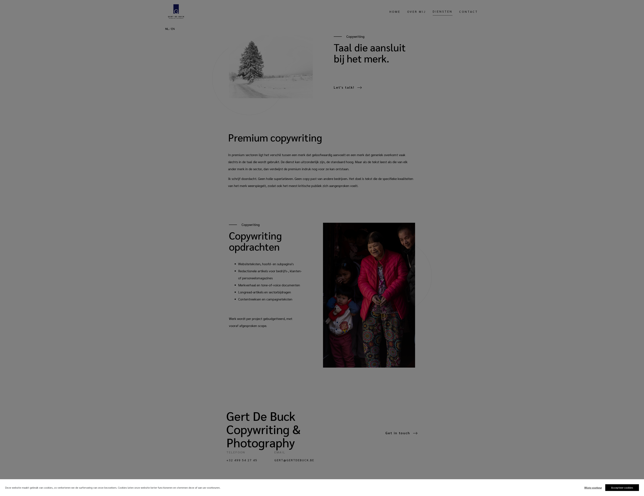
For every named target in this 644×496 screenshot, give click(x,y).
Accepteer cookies (622, 487)
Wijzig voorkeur (593, 487)
